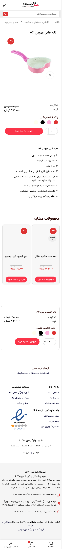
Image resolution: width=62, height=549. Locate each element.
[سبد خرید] (4, 5)
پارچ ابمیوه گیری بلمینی (16, 256)
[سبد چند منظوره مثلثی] (46, 239)
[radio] (56, 122)
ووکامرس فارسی (25, 529)
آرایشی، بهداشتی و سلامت (36, 22)
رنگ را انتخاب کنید (48, 117)
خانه (57, 22)
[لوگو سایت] (31, 5)
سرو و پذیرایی (11, 22)
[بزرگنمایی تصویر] (50, 75)
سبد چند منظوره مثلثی (46, 256)
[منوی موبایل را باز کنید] (58, 5)
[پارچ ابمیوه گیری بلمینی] (16, 239)
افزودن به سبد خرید (24, 130)
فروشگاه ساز (38, 529)
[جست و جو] (5, 14)
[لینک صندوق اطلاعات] (31, 371)
